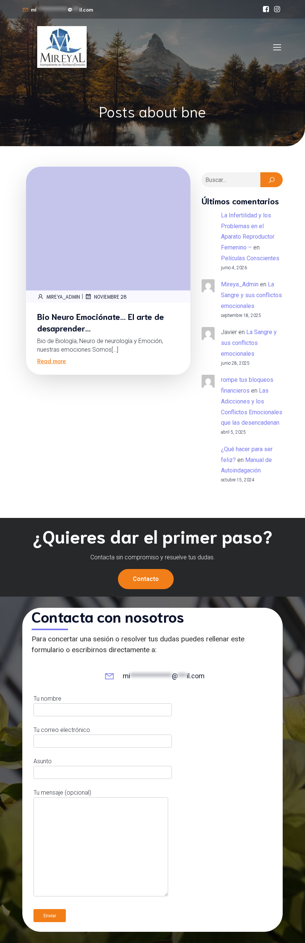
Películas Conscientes (250, 258)
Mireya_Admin (63, 296)
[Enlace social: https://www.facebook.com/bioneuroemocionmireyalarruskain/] (266, 9)
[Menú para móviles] (277, 47)
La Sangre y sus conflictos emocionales (251, 295)
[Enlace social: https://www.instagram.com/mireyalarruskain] (277, 9)
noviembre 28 (110, 296)
